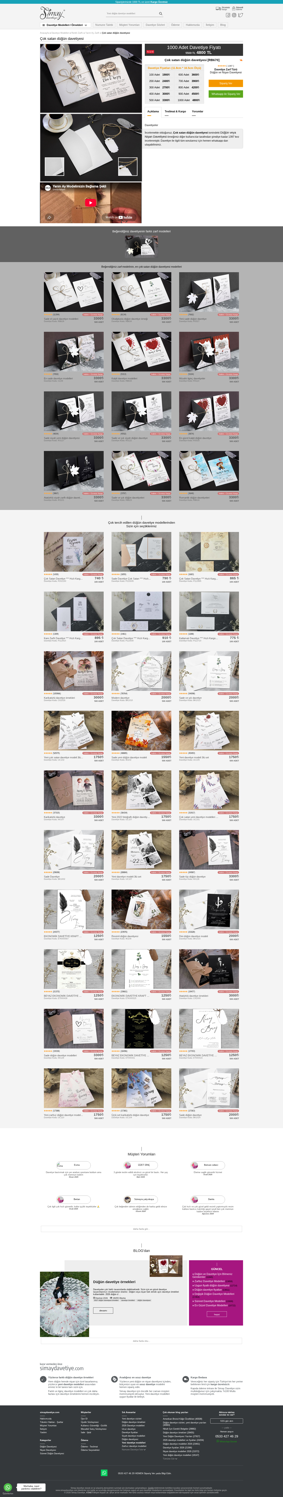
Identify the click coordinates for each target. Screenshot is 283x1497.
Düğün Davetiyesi (48, 1446)
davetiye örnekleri (128, 1300)
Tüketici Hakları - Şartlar (51, 1422)
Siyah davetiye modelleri (133, 1436)
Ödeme (175, 25)
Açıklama (153, 111)
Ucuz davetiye (128, 1429)
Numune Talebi (104, 25)
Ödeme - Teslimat (89, 1446)
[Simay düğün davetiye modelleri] (52, 19)
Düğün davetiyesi (130, 1439)
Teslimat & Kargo (175, 111)
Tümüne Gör (169, 1458)
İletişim (210, 25)
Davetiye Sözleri (155, 25)
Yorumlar (197, 111)
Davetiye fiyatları (130, 1432)
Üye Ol (84, 1418)
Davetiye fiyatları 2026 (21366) (177, 1447)
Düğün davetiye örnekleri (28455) (178, 1432)
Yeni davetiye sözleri (132, 1418)
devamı (103, 1310)
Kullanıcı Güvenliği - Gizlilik (94, 1425)
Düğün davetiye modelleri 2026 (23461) (181, 1444)
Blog (223, 25)
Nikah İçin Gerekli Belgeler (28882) (179, 1429)
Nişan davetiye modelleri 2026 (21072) (181, 1451)
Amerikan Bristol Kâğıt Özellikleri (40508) (182, 1419)
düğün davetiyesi (144, 1300)
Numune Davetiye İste (132, 1449)
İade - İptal (86, 1432)
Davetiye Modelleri (60, 33)
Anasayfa (44, 33)
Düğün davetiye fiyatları (210, 1289)
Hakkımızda (193, 25)
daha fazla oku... (141, 1341)
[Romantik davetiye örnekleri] (141, 257)
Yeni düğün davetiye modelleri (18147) (181, 1455)
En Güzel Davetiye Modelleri (214, 1305)
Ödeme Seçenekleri (90, 1450)
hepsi (217, 1314)
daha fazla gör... (141, 1229)
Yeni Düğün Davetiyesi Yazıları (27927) (181, 1436)
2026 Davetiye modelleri (133, 1425)
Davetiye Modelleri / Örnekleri (65, 25)
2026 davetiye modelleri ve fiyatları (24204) (183, 1440)
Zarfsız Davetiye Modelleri (212, 1281)
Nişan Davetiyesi (48, 1450)
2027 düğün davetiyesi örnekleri (106, 1300)
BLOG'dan (141, 1251)
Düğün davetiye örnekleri (114, 1282)
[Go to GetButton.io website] (8, 1494)
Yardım (43, 1432)
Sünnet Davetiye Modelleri (212, 1301)
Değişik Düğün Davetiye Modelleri (213, 1295)
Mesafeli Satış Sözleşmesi (93, 1429)
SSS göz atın (226, 1421)
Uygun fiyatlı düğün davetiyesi (214, 1285)
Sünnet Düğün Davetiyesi (52, 1453)
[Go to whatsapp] (8, 1487)
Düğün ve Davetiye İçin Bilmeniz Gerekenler (212, 1275)
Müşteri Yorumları (129, 25)
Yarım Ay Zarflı (92, 33)
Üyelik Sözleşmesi (90, 1422)
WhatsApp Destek (228, 1441)
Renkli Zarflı (77, 33)
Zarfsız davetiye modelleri (134, 1446)
